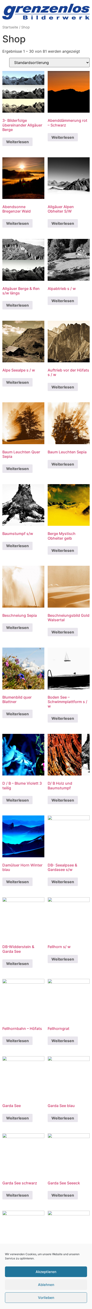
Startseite (10, 27)
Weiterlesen (17, 141)
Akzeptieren (46, 1271)
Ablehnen (46, 1284)
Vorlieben (46, 1297)
